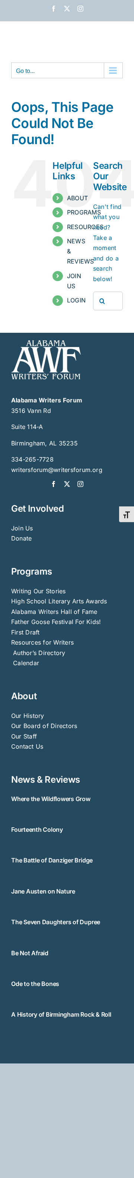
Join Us (22, 528)
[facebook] (54, 484)
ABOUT (77, 198)
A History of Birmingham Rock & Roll (61, 1014)
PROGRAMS (84, 212)
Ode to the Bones (35, 983)
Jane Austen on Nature (43, 891)
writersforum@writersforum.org (56, 470)
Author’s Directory (38, 653)
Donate (21, 538)
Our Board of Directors (44, 726)
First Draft (25, 632)
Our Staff (24, 736)
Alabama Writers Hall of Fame (54, 611)
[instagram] (80, 484)
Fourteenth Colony (37, 829)
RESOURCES (85, 227)
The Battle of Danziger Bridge (52, 860)
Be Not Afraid (29, 953)
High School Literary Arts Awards (59, 601)
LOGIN (76, 300)
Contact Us (27, 746)
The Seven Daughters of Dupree (55, 922)
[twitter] (67, 484)
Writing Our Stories (38, 591)
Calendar (26, 663)
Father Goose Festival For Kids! (56, 621)
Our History (27, 715)
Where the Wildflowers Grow (50, 799)
